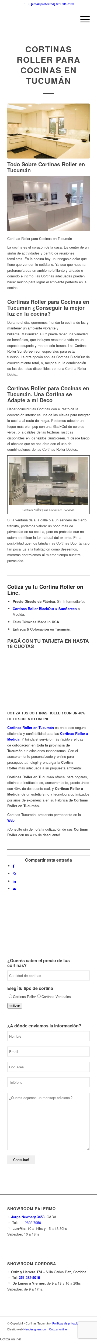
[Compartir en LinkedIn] (14, 881)
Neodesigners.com (35, 1329)
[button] (10, 1338)
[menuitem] (82, 19)
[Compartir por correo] (14, 888)
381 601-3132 (64, 4)
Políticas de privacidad (67, 1323)
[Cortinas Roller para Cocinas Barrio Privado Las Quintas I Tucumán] (48, 131)
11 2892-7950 (30, 1222)
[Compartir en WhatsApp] (14, 873)
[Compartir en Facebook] (14, 865)
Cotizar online (58, 1329)
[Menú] (82, 19)
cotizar (14, 1006)
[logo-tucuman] (40, 19)
